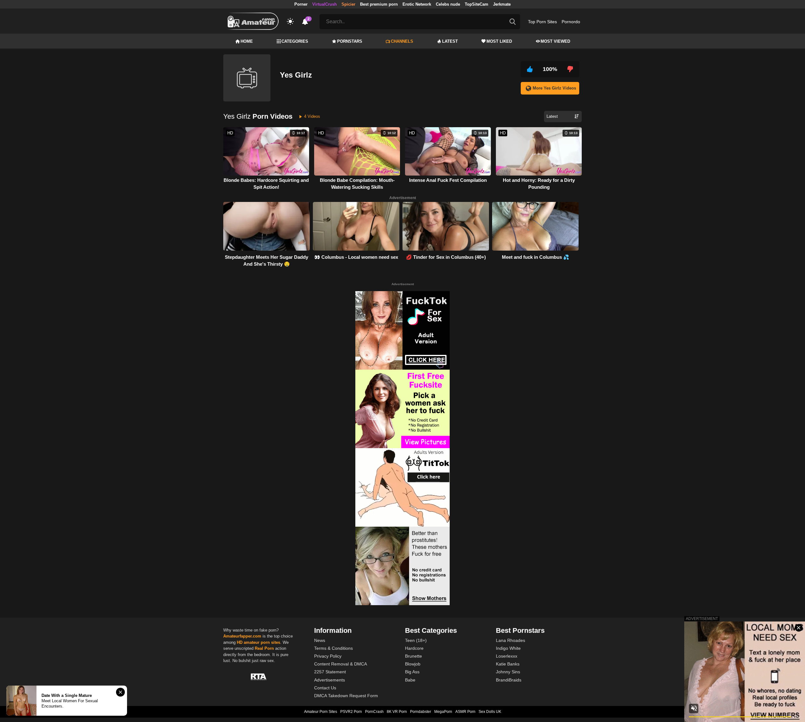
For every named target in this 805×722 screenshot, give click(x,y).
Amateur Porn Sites (320, 711)
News (319, 640)
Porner (301, 4)
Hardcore (414, 648)
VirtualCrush (324, 4)
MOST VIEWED (555, 41)
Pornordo (571, 21)
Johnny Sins (508, 671)
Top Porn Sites (542, 21)
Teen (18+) (416, 640)
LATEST (450, 41)
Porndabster (420, 711)
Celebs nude (448, 4)
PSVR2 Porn (351, 711)
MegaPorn (443, 711)
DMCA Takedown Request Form (346, 695)
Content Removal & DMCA (340, 663)
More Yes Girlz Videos (554, 88)
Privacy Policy (327, 656)
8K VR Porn (397, 711)
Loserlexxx (506, 656)
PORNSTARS (349, 41)
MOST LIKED (499, 41)
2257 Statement (330, 671)
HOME (247, 41)
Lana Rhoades (510, 640)
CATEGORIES (294, 41)
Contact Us (325, 687)
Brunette (413, 656)
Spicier (348, 4)
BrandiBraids (508, 679)
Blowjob (412, 663)
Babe (410, 679)
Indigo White (508, 648)
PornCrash (374, 711)
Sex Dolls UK (490, 711)
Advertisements (329, 679)
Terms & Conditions (333, 648)
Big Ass (412, 671)
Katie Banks (507, 663)
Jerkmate (502, 4)
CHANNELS (402, 41)
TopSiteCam (476, 4)
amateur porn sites (262, 642)
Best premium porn (379, 4)
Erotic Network (416, 4)
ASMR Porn (465, 711)
